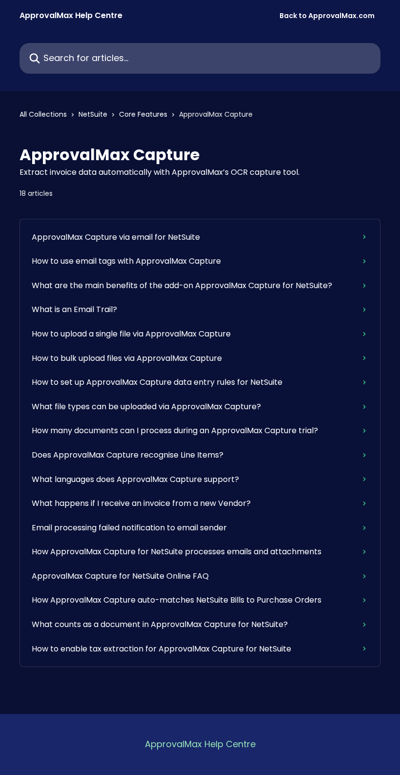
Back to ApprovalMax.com (327, 15)
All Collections (43, 114)
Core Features (143, 114)
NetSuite (93, 114)
